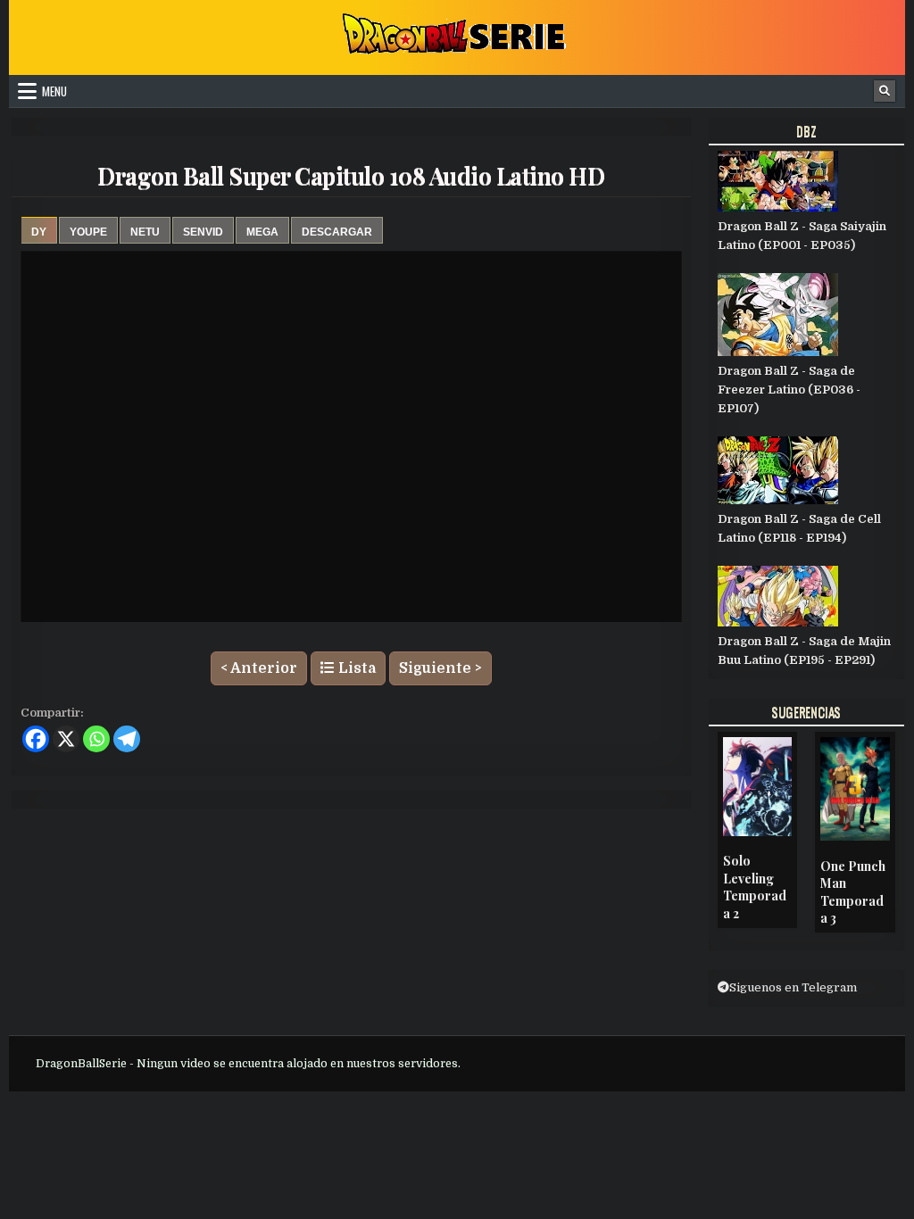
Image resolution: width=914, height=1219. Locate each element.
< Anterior (258, 668)
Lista (355, 668)
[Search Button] (884, 91)
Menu (54, 91)
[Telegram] (126, 739)
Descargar (337, 232)
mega (262, 232)
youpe (88, 232)
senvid (203, 232)
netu (145, 232)
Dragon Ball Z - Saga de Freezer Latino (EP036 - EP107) (789, 389)
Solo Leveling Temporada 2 (754, 887)
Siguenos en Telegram (793, 987)
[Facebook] (35, 739)
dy (38, 232)
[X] (66, 739)
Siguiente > (440, 668)
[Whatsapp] (96, 739)
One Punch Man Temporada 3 (852, 892)
